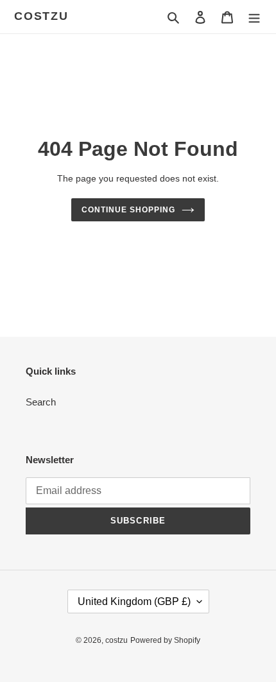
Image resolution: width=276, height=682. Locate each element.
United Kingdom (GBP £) (134, 601)
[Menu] (254, 17)
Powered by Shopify (165, 640)
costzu (41, 16)
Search (41, 401)
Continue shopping (128, 209)
